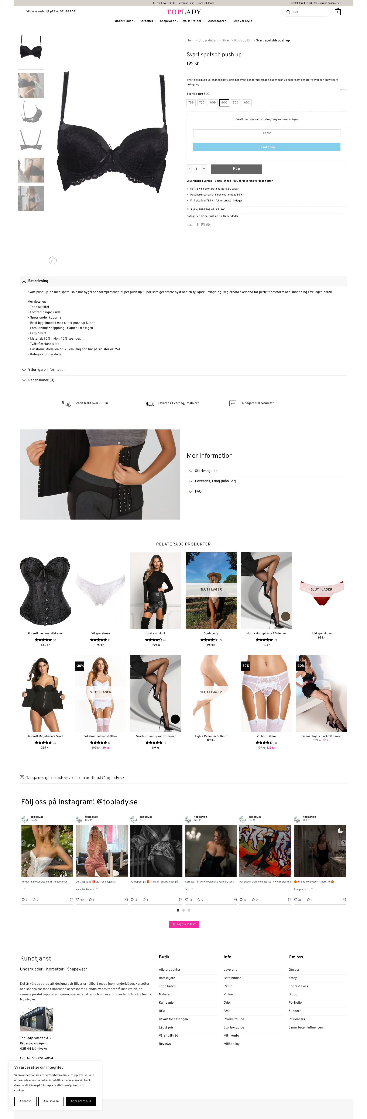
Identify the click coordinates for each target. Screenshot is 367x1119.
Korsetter (147, 21)
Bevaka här (266, 147)
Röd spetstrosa (322, 633)
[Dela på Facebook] (197, 225)
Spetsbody (211, 633)
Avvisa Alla (51, 1101)
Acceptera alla (81, 1101)
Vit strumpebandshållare (100, 736)
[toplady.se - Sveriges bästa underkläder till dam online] (183, 11)
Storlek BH (194, 94)
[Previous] (55, 148)
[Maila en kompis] (203, 225)
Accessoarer (217, 21)
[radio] (191, 103)
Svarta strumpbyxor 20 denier (156, 736)
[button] (338, 12)
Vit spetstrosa (100, 633)
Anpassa (25, 1101)
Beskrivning (38, 281)
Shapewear (168, 21)
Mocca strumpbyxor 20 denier (266, 633)
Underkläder (124, 21)
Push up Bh (215, 216)
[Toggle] (24, 281)
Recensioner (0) (41, 380)
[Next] (172, 148)
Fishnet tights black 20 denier (321, 736)
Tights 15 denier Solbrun (211, 736)
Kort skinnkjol (156, 633)
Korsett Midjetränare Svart (45, 736)
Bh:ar (204, 216)
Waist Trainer (191, 21)
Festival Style (242, 21)
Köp (236, 169)
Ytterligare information (47, 370)
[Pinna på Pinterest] (208, 225)
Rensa (343, 89)
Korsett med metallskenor (45, 633)
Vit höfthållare (266, 736)
